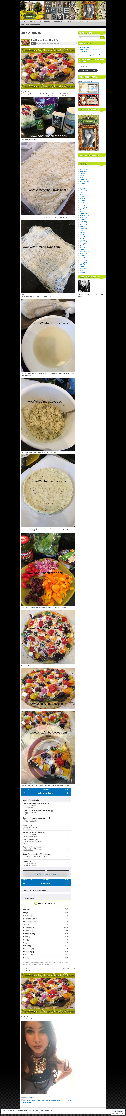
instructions (49, 1100)
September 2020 (84, 181)
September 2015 (84, 215)
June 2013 (82, 257)
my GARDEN (58, 21)
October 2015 (83, 213)
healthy (43, 1100)
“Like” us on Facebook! (89, 155)
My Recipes (69, 21)
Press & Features (83, 21)
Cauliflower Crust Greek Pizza (46, 40)
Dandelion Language (85, 47)
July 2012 (82, 272)
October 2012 (83, 266)
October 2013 (83, 249)
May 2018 (82, 189)
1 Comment (72, 1100)
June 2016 (82, 202)
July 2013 (82, 255)
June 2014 (82, 234)
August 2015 (83, 217)
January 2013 (83, 263)
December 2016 (84, 198)
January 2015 (83, 221)
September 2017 (84, 191)
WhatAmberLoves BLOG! (30, 24)
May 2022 (82, 168)
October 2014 (83, 226)
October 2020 (83, 179)
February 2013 (83, 261)
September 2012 (84, 268)
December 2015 (84, 209)
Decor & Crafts (44, 21)
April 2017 (82, 192)
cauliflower (29, 1100)
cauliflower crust (36, 1100)
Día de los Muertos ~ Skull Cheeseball (90, 49)
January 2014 (83, 244)
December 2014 (84, 223)
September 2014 (84, 228)
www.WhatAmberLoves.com (51, 43)
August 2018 (83, 187)
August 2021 (83, 173)
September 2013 (84, 251)
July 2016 (82, 200)
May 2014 (82, 236)
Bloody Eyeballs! (84, 51)
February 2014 (83, 242)
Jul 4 (33, 43)
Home (23, 21)
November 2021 (84, 170)
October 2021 (83, 172)
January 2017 (83, 196)
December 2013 (84, 245)
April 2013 (82, 259)
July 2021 (82, 175)
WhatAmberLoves (27, 1102)
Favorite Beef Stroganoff (86, 53)
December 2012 (84, 264)
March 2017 (83, 194)
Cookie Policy (36, 1112)
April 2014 (82, 238)
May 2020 (82, 185)
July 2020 (82, 183)
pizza (54, 1100)
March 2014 (83, 240)
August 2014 (83, 230)
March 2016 (83, 206)
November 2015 (84, 211)
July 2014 (82, 232)
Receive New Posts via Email (88, 70)
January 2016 (83, 208)
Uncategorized (30, 1097)
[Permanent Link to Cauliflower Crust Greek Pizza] (26, 46)
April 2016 (82, 204)
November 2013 (84, 247)
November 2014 (84, 225)
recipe (58, 1100)
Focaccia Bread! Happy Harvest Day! (90, 55)
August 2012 (83, 270)
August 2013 (83, 253)
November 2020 (84, 177)
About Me (32, 21)
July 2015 (82, 219)
